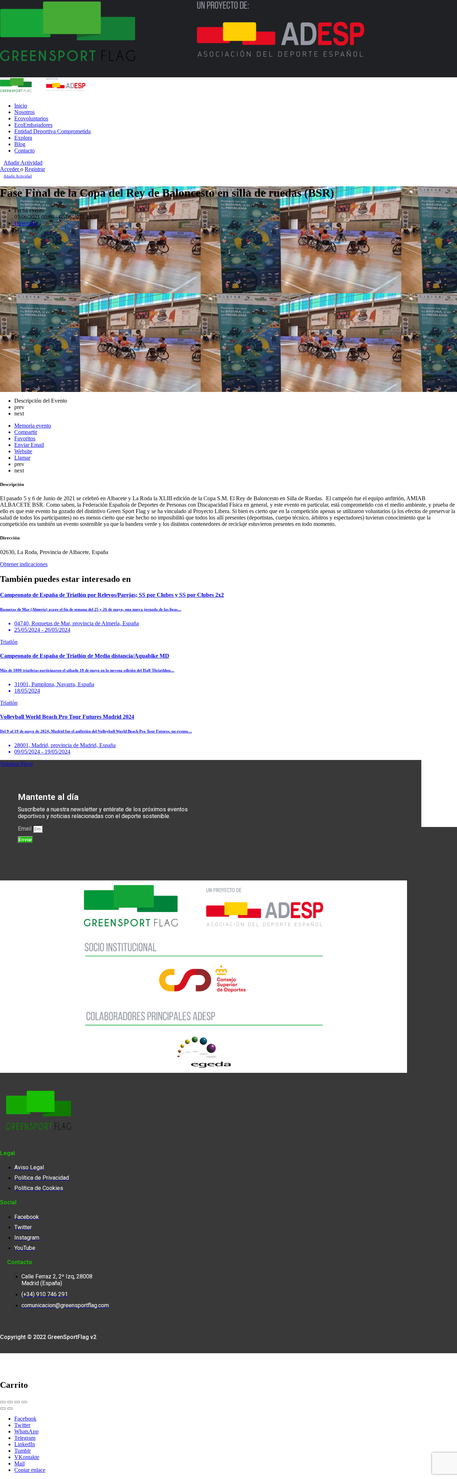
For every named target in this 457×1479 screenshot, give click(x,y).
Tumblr (22, 1451)
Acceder (10, 169)
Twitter (22, 1425)
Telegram (24, 1438)
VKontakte (26, 1457)
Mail (19, 1463)
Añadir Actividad (23, 163)
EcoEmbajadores (33, 125)
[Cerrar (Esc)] (3, 1402)
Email (25, 828)
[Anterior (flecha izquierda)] (3, 1408)
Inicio (20, 106)
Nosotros (24, 112)
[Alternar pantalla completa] (17, 1402)
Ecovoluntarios (31, 118)
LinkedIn (24, 1444)
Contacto (24, 151)
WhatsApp (26, 1431)
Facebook (25, 1419)
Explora (23, 138)
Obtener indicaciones (23, 564)
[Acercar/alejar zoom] (24, 1402)
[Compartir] (10, 1402)
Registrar (35, 169)
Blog (19, 144)
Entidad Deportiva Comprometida (52, 131)
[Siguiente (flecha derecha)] (10, 1408)
